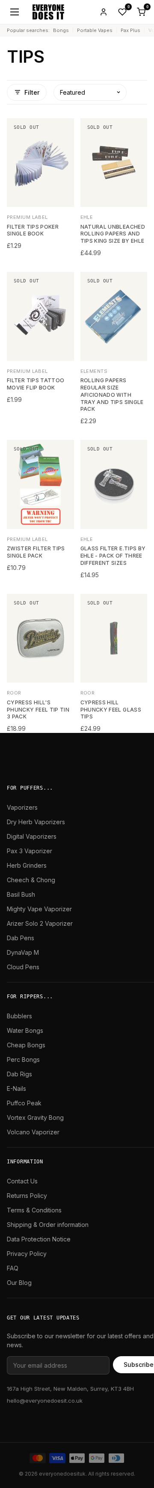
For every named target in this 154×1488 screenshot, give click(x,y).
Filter (31, 92)
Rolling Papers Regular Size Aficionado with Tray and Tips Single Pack (112, 394)
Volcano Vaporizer (33, 1132)
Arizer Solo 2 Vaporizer (40, 923)
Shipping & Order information (48, 1224)
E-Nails (16, 1088)
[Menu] (14, 12)
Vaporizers (22, 807)
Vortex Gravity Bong (35, 1117)
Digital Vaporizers (31, 836)
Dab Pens (20, 938)
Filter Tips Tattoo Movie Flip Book (35, 384)
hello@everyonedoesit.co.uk (45, 1400)
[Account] (104, 12)
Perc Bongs (23, 1059)
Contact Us (22, 1181)
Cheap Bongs (26, 1045)
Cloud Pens (23, 967)
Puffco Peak (24, 1103)
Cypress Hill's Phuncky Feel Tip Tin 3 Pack (38, 709)
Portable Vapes (95, 30)
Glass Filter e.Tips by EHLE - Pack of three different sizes (113, 555)
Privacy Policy (27, 1253)
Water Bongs (25, 1030)
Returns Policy (27, 1195)
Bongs (61, 30)
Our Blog (19, 1282)
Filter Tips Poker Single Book (33, 230)
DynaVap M (23, 952)
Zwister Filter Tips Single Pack (36, 552)
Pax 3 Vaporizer (29, 850)
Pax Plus (130, 30)
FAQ (12, 1268)
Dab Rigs (19, 1074)
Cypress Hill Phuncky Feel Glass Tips (110, 709)
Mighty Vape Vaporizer (39, 909)
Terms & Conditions (34, 1210)
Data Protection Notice (39, 1239)
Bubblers (19, 1016)
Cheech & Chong (31, 880)
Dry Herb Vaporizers (36, 821)
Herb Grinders (27, 865)
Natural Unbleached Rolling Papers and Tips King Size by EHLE (112, 234)
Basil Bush (21, 894)
